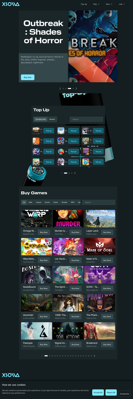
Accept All (98, 392)
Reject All (111, 392)
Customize (124, 394)
